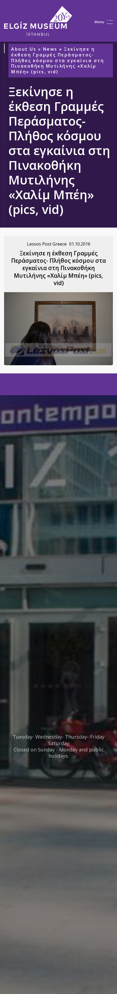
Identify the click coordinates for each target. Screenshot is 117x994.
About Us (23, 49)
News (50, 49)
